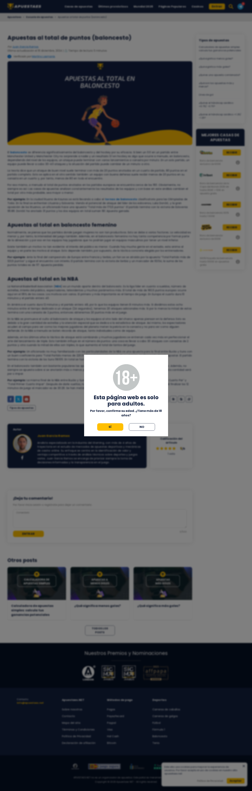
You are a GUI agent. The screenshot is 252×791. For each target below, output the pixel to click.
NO (142, 427)
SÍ (110, 427)
